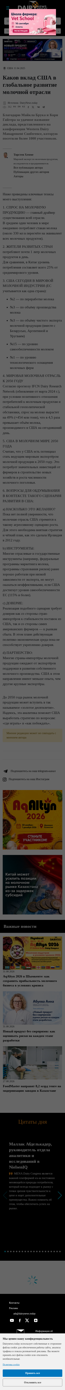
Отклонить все (32, 1382)
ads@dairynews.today (24, 1313)
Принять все (32, 1373)
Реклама (13, 1308)
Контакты (14, 1302)
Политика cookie (11, 1364)
